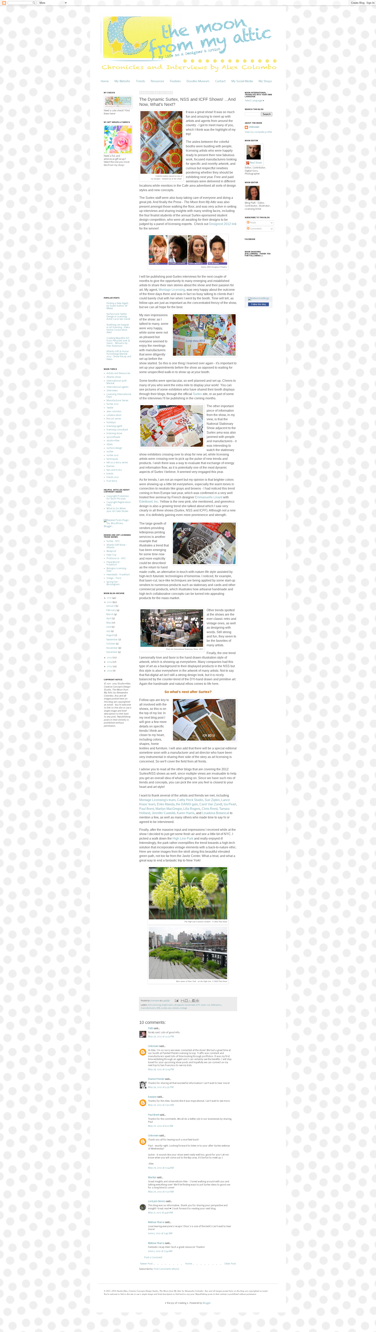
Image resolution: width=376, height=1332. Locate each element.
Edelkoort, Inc (148, 501)
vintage (183, 1008)
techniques (112, 459)
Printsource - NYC (116, 558)
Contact (220, 81)
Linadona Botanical (215, 813)
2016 (110, 671)
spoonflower (113, 437)
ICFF (198, 1005)
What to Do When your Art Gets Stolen (117, 510)
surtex (110, 452)
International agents (117, 387)
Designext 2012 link (223, 224)
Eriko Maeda (165, 804)
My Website (122, 81)
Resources (157, 81)
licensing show (114, 433)
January (110, 606)
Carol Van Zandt (210, 804)
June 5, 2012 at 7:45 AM (160, 1233)
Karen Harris (185, 813)
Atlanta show (114, 377)
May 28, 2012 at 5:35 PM (161, 1087)
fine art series (114, 419)
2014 (109, 662)
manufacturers (148, 1008)
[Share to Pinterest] (197, 1001)
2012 (109, 602)
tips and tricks (114, 470)
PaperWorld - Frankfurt (114, 563)
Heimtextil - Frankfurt (118, 575)
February (111, 610)
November (112, 648)
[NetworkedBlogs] (258, 298)
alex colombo (114, 411)
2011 (109, 598)
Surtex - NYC (113, 541)
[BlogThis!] (186, 1001)
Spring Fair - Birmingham (113, 583)
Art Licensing (154, 1005)
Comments (255, 229)
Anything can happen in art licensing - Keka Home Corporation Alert (118, 329)
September (112, 640)
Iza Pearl (230, 804)
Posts (252, 223)
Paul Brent (146, 808)
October (111, 644)
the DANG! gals (187, 804)
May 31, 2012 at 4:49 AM (160, 1213)
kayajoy (152, 1097)
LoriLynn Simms (156, 1201)
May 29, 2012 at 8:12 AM (160, 1126)
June (109, 627)
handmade (190, 1005)
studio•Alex (113, 441)
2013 (109, 658)
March (110, 614)
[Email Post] (176, 1001)
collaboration (114, 415)
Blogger (207, 1303)
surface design (114, 448)
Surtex (197, 394)
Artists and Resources (118, 373)
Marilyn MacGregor (168, 808)
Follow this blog (258, 304)
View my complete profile (258, 132)
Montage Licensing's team (157, 800)
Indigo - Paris (114, 578)
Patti (150, 1028)
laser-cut (205, 1005)
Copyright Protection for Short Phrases (118, 497)
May (109, 623)
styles (110, 444)
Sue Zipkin (212, 800)
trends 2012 (113, 477)
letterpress (216, 1005)
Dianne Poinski (156, 1079)
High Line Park (183, 838)
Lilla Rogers (191, 808)
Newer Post (146, 1264)
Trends (140, 81)
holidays (111, 422)
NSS (158, 1008)
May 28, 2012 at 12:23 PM (161, 1037)
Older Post (230, 1264)
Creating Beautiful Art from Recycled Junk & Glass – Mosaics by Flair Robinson (118, 342)
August (110, 635)
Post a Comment (153, 1257)
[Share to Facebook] (194, 1001)
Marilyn (152, 1177)
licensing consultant (117, 430)
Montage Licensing (172, 289)
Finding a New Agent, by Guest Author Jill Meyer (118, 306)
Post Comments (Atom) (166, 1269)
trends (176, 1008)
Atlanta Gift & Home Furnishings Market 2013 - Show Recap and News (119, 355)
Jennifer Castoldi (163, 813)
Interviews (112, 391)
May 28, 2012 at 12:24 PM (161, 1069)
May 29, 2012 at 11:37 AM (161, 1192)
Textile (110, 408)
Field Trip (111, 555)
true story (112, 481)
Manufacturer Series (117, 401)
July (108, 631)
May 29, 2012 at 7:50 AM (161, 1105)
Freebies (175, 81)
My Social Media (242, 81)
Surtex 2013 (112, 404)
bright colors (168, 1005)
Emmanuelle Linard (208, 497)
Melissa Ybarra (156, 1222)
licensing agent (114, 426)
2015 (110, 666)
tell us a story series (117, 463)
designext (179, 1005)
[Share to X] (190, 1001)
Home (105, 81)
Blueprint (111, 551)
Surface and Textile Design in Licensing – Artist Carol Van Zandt (118, 316)
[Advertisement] (119, 231)
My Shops (265, 81)
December (112, 652)
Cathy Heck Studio (190, 800)
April (109, 618)
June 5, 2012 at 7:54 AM (160, 1251)
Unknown (153, 1046)
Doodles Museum (198, 81)
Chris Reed (210, 808)
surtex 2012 (166, 1008)
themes (110, 466)
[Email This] (182, 1001)
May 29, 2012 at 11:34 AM (161, 1168)
